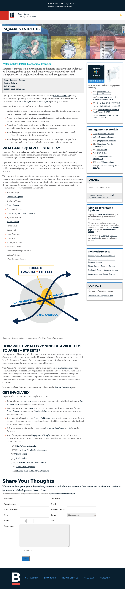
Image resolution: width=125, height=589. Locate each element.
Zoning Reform (10, 83)
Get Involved (9, 86)
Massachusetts (73, 515)
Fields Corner (13, 222)
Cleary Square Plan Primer (103, 134)
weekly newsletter (29, 401)
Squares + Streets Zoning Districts (101, 274)
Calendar (89, 578)
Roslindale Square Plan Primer (105, 137)
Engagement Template (41, 435)
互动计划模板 (21, 454)
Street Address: (11, 510)
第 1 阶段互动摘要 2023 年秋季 (108, 103)
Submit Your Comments (14, 89)
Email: (53, 504)
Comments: (9, 526)
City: (6, 515)
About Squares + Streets (14, 80)
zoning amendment (64, 368)
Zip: (52, 521)
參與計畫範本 (21, 458)
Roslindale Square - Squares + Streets (103, 270)
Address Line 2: (58, 510)
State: (53, 515)
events (32, 408)
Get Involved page (61, 96)
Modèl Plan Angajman (25, 467)
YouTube (95, 238)
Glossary (105, 578)
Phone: (7, 521)
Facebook (59, 428)
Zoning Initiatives (63, 387)
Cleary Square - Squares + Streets (101, 256)
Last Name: (56, 499)
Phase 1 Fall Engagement (45, 418)
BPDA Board (50, 578)
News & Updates (70, 578)
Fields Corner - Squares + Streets (101, 266)
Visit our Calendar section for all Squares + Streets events (101, 196)
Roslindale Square (25, 101)
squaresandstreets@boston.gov (101, 296)
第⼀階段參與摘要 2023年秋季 (108, 106)
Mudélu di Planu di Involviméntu (32, 463)
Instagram (49, 428)
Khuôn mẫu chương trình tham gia (33, 471)
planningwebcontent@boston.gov (62, 493)
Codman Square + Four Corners (21, 213)
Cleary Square (43, 101)
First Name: (9, 499)
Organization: (10, 504)
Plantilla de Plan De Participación (31, 450)
